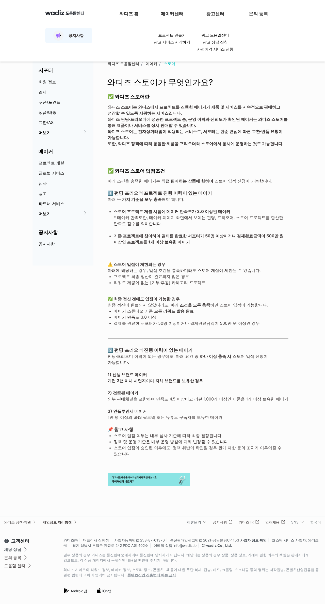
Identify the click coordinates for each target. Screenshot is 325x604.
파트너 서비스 (51, 203)
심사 (43, 183)
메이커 (46, 151)
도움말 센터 (14, 565)
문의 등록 (258, 13)
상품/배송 (47, 112)
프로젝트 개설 (51, 162)
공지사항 (48, 232)
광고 (43, 193)
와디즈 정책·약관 (17, 522)
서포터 (46, 70)
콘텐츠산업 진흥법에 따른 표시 (151, 575)
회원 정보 (47, 81)
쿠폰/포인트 (49, 102)
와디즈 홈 (129, 13)
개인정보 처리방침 (57, 522)
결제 (43, 92)
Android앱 (79, 591)
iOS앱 (107, 591)
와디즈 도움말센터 (123, 63)
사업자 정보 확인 (253, 540)
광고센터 (215, 13)
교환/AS (46, 122)
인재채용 (272, 522)
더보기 (45, 132)
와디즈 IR (246, 522)
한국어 (315, 522)
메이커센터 (172, 13)
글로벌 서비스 (51, 173)
